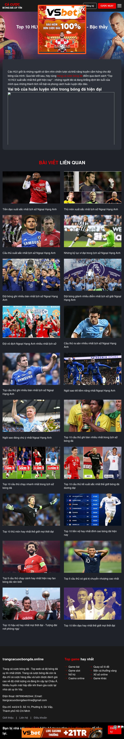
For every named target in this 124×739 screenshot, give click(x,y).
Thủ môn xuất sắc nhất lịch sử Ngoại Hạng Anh (91, 209)
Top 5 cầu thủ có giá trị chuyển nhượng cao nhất (91, 578)
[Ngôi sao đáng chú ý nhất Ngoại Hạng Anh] (31, 416)
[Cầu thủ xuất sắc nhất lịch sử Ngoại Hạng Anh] (31, 231)
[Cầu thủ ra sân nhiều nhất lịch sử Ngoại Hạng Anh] (92, 322)
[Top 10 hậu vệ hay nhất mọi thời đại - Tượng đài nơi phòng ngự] (31, 604)
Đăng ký (90, 6)
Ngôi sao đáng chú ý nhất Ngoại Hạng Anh (27, 437)
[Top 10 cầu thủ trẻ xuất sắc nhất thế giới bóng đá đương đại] (92, 463)
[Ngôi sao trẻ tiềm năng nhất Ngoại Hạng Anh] (92, 369)
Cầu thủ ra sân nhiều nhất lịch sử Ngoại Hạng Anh (90, 345)
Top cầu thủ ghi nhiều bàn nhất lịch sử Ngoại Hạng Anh (28, 392)
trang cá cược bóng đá (70, 76)
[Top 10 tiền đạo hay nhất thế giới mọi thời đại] (92, 604)
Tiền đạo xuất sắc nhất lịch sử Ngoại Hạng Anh (30, 209)
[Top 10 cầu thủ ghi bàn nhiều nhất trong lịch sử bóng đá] (92, 416)
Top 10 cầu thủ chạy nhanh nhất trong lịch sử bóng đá (28, 485)
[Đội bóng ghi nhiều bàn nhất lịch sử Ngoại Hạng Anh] (31, 275)
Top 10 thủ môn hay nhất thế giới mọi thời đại (28, 531)
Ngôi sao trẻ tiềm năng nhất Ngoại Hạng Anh (89, 390)
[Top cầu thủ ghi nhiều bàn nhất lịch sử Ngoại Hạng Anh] (31, 369)
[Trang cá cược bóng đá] (12, 6)
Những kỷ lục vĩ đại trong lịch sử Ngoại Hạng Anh (92, 253)
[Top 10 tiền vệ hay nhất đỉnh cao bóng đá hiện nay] (92, 510)
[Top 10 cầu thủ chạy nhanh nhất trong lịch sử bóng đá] (31, 463)
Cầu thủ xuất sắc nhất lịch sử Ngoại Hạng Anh (29, 253)
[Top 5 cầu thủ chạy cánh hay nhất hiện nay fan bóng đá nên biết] (31, 557)
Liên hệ (23, 717)
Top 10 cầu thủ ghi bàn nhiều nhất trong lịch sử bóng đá (91, 439)
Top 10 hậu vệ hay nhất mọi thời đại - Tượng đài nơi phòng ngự (30, 626)
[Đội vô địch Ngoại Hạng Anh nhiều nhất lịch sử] (31, 322)
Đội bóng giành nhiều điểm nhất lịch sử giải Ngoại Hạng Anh (92, 298)
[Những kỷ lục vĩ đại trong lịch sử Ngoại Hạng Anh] (92, 231)
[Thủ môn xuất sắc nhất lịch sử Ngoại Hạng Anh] (92, 187)
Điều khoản (40, 717)
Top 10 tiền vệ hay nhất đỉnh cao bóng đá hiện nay (90, 533)
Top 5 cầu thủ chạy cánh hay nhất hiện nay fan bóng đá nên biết (29, 580)
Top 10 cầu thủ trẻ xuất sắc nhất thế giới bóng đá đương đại (91, 485)
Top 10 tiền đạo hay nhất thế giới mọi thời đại (89, 625)
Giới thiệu (8, 717)
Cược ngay (107, 6)
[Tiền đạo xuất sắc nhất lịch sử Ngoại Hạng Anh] (31, 187)
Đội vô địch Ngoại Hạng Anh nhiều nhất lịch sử (29, 343)
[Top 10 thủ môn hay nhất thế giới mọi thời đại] (31, 510)
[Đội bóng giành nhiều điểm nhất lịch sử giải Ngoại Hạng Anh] (92, 275)
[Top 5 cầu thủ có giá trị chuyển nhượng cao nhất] (92, 557)
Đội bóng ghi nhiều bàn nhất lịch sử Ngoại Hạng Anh (30, 298)
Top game (72, 659)
